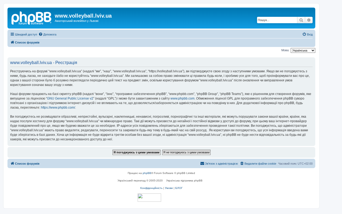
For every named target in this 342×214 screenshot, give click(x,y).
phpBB (147, 173)
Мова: (285, 50)
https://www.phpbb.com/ (58, 107)
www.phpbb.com (182, 98)
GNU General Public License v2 (70, 98)
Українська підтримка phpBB (184, 180)
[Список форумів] (32, 17)
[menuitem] (47, 34)
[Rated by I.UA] (149, 197)
